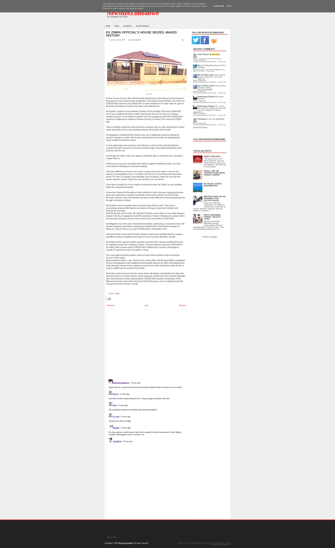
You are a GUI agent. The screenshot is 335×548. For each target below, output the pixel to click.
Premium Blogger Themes (222, 543)
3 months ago (221, 82)
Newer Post (110, 305)
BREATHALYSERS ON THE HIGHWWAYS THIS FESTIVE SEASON (214, 198)
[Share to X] (107, 299)
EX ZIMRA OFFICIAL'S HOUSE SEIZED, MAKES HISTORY (141, 34)
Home (107, 26)
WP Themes (192, 543)
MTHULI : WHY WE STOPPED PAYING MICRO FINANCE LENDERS (214, 173)
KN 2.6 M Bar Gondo (206, 75)
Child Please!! (203, 54)
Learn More (218, 6)
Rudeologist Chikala (206, 97)
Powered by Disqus (200, 127)
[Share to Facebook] (109, 299)
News (117, 26)
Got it (230, 6)
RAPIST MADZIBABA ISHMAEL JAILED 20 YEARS (212, 217)
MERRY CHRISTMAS (212, 156)
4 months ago (221, 102)
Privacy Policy (112, 537)
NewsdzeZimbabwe (133, 13)
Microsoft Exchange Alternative (220, 544)
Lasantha (210, 543)
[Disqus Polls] (146, 343)
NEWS (117, 293)
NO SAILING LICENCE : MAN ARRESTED (213, 185)
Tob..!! (200, 65)
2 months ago (221, 61)
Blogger (214, 237)
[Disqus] (146, 411)
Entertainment (142, 26)
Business (128, 26)
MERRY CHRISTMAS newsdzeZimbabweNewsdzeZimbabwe (204, 81)
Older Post (182, 305)
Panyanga (202, 119)
